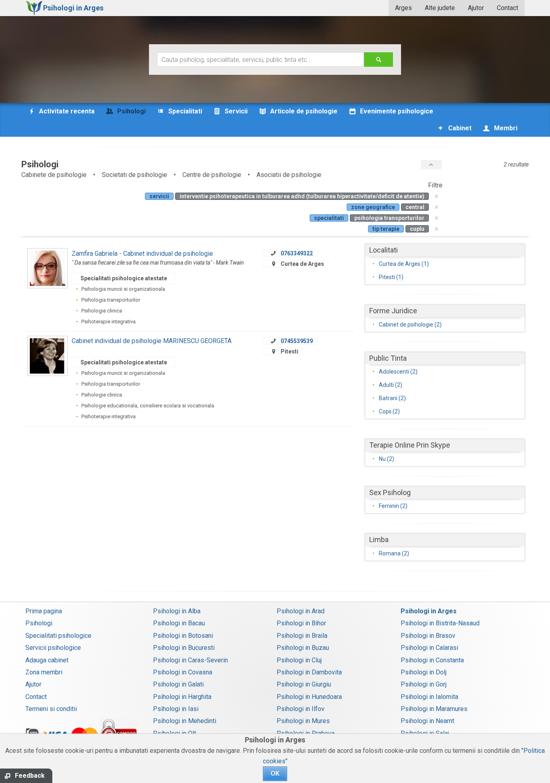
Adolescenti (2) (398, 371)
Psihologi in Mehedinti (184, 721)
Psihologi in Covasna (182, 672)
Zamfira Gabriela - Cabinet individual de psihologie (142, 253)
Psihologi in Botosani (183, 635)
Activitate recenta (66, 111)
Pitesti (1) (391, 277)
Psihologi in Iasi (175, 709)
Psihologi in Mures (303, 721)
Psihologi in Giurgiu (304, 684)
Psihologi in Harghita (182, 697)
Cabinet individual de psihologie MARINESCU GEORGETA (152, 341)
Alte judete (440, 8)
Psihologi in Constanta (432, 660)
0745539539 (297, 341)
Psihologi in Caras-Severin (190, 660)
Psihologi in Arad (301, 611)
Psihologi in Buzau (303, 647)
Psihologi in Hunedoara (309, 697)
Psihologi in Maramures (434, 709)
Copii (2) (389, 411)
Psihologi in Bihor (301, 623)
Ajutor (476, 8)
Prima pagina (43, 611)
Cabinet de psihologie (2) (410, 324)
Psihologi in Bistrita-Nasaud (440, 623)
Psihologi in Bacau (179, 623)
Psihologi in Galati (178, 684)
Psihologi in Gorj (424, 684)
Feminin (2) (393, 506)
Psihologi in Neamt (427, 721)
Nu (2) (386, 459)
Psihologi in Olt (174, 733)
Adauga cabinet (46, 660)
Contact (507, 8)
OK (275, 773)
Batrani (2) (392, 398)
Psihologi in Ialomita (429, 697)
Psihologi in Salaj (425, 733)
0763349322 (297, 253)
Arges (403, 8)
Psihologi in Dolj (424, 672)
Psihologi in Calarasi (429, 647)
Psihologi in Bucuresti (184, 647)
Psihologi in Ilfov (301, 709)
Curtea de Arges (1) (404, 264)
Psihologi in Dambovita (309, 672)
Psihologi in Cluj (299, 660)
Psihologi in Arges (429, 611)
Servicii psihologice (53, 647)
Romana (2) (394, 553)
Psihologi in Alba (177, 611)
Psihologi (38, 623)
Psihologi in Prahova (306, 733)
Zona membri (43, 672)
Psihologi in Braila (302, 635)
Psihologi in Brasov (428, 635)
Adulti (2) (390, 385)
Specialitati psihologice (58, 635)
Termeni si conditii (51, 709)
